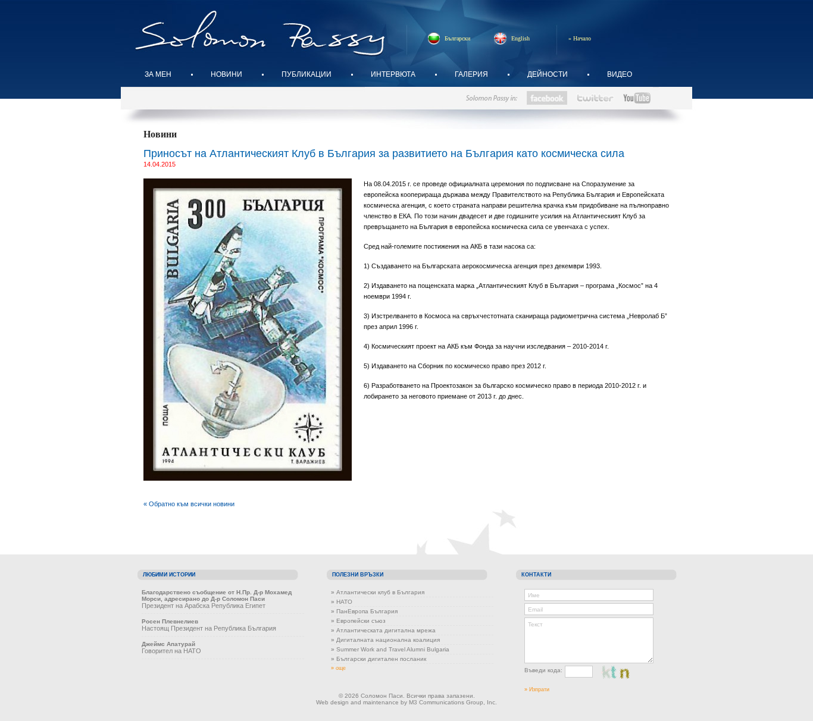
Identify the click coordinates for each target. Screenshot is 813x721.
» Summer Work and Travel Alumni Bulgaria (390, 649)
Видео (619, 74)
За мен (158, 74)
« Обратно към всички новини (188, 503)
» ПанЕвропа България (364, 611)
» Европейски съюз (358, 620)
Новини (226, 74)
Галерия (471, 74)
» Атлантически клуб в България (377, 592)
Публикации (307, 74)
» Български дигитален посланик (378, 659)
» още (338, 668)
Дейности (547, 74)
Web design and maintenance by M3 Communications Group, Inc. (406, 702)
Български (457, 38)
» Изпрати (536, 689)
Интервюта (393, 74)
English (520, 38)
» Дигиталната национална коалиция (385, 640)
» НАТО (341, 601)
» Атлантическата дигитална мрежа (383, 630)
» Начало (579, 38)
